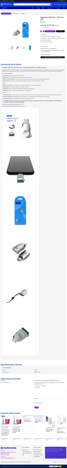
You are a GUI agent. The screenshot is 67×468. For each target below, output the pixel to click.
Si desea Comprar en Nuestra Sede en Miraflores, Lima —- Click (13, 104)
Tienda (5, 10)
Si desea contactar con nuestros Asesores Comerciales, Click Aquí (13, 106)
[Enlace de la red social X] (58, 1)
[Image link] (9, 447)
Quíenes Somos (24, 449)
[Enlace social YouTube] (61, 1)
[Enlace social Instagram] (59, 1)
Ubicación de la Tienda (26, 451)
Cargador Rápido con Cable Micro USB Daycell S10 (50, 430)
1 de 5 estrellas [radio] (41, 385)
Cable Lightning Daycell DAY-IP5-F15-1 (28, 421)
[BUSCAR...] (51, 4)
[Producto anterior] (63, 10)
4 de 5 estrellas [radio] (44, 385)
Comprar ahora (60, 31)
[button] (9, 48)
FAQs (23, 454)
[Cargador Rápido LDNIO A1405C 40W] (61, 420)
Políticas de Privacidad (37, 449)
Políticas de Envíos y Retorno (38, 454)
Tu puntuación (37, 385)
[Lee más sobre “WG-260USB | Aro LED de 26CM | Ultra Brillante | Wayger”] (9, 438)
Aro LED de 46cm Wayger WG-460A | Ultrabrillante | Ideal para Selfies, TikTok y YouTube (17, 430)
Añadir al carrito (50, 31)
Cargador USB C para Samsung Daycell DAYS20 (39, 421)
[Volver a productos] (64, 10)
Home (2, 10)
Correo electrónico (38, 402)
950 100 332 (3, 456)
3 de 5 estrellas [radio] (43, 385)
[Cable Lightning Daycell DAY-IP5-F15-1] (28, 416)
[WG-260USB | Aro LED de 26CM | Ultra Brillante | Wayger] (6, 420)
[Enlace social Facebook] (57, 1)
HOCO (9, 10)
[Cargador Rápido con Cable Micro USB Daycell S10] (50, 420)
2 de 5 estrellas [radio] (42, 385)
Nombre (36, 398)
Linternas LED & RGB (5, 429)
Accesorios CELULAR (5, 431)
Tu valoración (37, 387)
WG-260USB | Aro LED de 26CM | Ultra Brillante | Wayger (5, 433)
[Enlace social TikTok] (65, 1)
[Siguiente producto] (65, 10)
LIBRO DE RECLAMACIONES (27, 453)
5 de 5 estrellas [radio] (45, 385)
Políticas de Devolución (37, 453)
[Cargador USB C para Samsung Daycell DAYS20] (39, 416)
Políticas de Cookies (37, 451)
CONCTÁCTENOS (37, 456)
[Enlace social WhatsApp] (64, 1)
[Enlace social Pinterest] (62, 1)
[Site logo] (6, 4)
